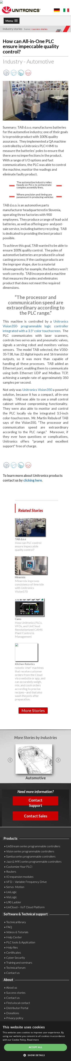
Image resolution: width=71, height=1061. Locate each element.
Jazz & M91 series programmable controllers (34, 861)
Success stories (15, 992)
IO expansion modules (19, 876)
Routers (11, 871)
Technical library (16, 922)
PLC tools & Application (20, 942)
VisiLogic (11, 897)
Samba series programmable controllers (31, 856)
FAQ (9, 927)
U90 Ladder (13, 902)
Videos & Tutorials (17, 932)
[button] (35, 1055)
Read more (33, 1039)
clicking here (32, 480)
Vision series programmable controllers (30, 851)
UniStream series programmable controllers (33, 846)
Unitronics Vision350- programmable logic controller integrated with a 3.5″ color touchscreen (35, 326)
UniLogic (11, 892)
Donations (12, 1013)
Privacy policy (14, 1018)
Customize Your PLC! (19, 866)
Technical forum (15, 967)
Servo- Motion (15, 887)
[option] (35, 762)
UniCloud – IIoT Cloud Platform (25, 907)
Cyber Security (15, 957)
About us (11, 987)
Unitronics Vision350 (37, 390)
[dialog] (35, 1041)
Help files (12, 947)
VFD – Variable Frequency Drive (26, 881)
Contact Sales (35, 816)
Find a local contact (18, 1002)
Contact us (13, 972)
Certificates (13, 952)
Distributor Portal (17, 1008)
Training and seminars (19, 962)
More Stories (33, 710)
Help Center (14, 937)
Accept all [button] (35, 1047)
